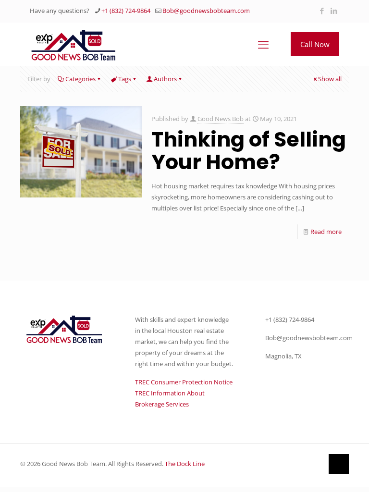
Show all (330, 78)
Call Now (315, 44)
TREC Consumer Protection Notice (184, 382)
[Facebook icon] (321, 10)
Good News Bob (220, 118)
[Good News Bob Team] (73, 44)
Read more (326, 231)
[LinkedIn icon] (333, 10)
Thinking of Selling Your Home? (248, 150)
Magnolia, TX (283, 356)
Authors (165, 78)
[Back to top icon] (339, 464)
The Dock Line (185, 463)
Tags (124, 78)
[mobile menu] (263, 44)
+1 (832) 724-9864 (125, 10)
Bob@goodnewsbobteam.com (206, 10)
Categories (80, 78)
